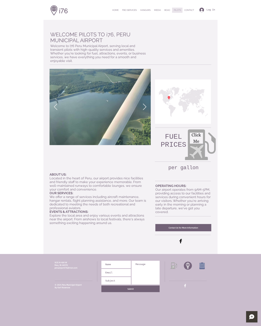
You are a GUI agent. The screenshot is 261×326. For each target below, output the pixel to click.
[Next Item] (145, 107)
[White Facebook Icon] (185, 285)
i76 (63, 11)
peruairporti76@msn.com (66, 267)
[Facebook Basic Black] (180, 241)
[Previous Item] (56, 107)
